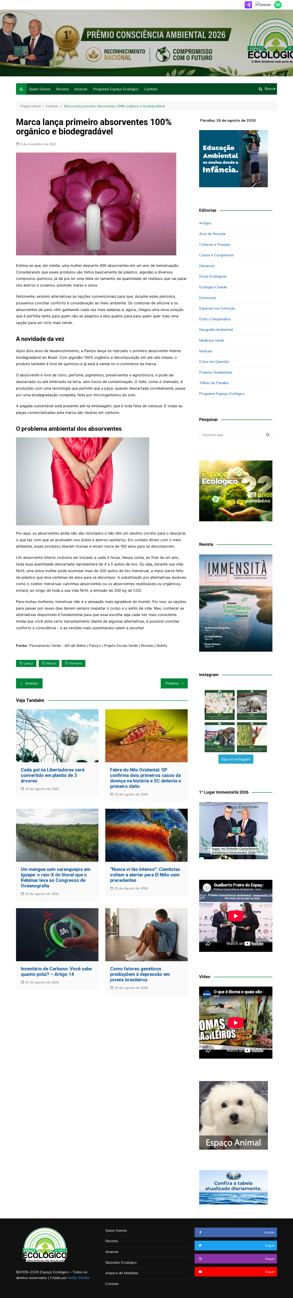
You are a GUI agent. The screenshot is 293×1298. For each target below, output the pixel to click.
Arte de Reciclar (212, 233)
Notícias (205, 351)
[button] (220, 705)
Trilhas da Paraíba (213, 382)
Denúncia (206, 265)
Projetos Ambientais (215, 372)
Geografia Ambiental (216, 329)
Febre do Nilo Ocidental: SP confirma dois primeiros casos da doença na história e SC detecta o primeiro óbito (145, 778)
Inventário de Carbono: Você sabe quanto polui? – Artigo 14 (56, 971)
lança (28, 663)
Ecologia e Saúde (213, 287)
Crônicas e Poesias (214, 244)
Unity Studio (79, 1277)
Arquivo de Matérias (121, 1273)
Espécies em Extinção (217, 308)
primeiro (75, 663)
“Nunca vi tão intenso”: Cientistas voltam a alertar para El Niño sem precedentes (145, 875)
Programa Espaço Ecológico (115, 89)
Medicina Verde (211, 340)
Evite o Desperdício (215, 319)
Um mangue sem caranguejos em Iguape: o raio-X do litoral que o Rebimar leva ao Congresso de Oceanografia (55, 878)
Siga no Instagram (236, 759)
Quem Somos (40, 89)
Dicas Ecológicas (213, 276)
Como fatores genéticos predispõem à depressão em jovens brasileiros (140, 974)
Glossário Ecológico (121, 1262)
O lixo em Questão (214, 361)
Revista (62, 89)
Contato (150, 89)
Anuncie (80, 89)
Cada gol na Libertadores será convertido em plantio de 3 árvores (52, 775)
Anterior (31, 683)
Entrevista (207, 297)
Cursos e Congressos (216, 255)
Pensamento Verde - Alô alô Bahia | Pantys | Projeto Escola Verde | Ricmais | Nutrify (98, 645)
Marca (51, 663)
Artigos (205, 223)
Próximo (172, 683)
